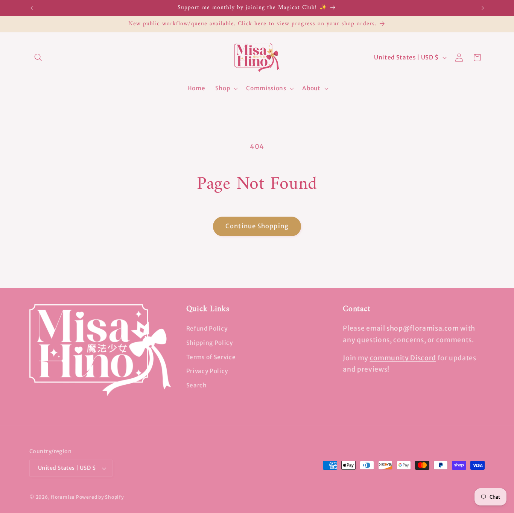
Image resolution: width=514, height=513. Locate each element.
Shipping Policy (209, 342)
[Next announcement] (482, 8)
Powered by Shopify (100, 497)
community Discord (403, 358)
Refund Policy (207, 328)
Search (196, 385)
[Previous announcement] (31, 8)
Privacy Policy (207, 371)
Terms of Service (211, 357)
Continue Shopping (257, 226)
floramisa (63, 497)
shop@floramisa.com (422, 328)
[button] (38, 58)
